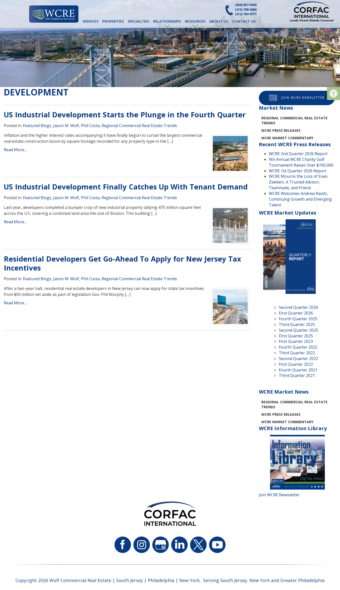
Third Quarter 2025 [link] (297, 324)
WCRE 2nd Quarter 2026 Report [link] (298, 153)
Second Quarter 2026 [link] (298, 307)
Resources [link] (195, 21)
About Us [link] (218, 21)
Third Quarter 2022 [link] (297, 353)
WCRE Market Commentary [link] (287, 138)
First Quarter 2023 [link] (296, 341)
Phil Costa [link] (90, 125)
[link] (333, 93)
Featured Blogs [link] (37, 125)
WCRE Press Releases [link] (280, 130)
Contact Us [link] (244, 21)
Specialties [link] (138, 21)
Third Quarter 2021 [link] (297, 375)
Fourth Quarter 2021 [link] (298, 370)
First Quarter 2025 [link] (296, 336)
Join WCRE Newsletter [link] (303, 97)
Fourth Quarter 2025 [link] (298, 318)
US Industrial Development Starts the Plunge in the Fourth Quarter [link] (125, 114)
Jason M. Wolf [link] (66, 125)
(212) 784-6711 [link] (246, 14)
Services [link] (90, 21)
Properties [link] (113, 21)
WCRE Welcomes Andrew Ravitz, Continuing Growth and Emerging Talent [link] (300, 199)
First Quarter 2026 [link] (296, 313)
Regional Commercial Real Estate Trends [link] (139, 125)
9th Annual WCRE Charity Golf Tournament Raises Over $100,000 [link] (301, 162)
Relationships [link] (167, 21)
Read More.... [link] (15, 149)
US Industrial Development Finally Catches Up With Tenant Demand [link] (126, 186)
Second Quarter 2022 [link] (298, 358)
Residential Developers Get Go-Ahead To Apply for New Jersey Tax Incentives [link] (122, 263)
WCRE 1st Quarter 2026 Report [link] (297, 171)
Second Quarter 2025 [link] (298, 330)
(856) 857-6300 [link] (246, 4)
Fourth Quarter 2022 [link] (298, 347)
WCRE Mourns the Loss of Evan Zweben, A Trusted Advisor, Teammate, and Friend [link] (298, 182)
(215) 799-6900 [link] (246, 9)
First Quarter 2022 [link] (296, 364)
